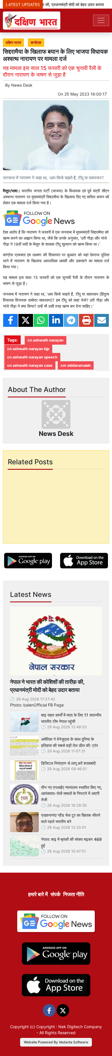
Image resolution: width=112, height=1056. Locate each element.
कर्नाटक (36, 42)
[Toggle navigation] (101, 20)
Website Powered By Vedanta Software (56, 1042)
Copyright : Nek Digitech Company (69, 1026)
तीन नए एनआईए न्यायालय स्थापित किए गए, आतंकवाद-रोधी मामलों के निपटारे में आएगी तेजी (71, 793)
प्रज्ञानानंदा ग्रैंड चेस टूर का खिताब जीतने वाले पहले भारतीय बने (70, 818)
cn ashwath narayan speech (32, 357)
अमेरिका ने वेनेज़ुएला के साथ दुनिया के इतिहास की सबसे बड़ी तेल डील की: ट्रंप (69, 742)
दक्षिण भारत (13, 42)
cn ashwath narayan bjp (28, 349)
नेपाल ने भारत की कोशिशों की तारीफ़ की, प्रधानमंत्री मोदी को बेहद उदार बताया (47, 686)
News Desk (21, 85)
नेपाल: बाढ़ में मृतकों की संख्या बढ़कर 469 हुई (71, 842)
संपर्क (55, 894)
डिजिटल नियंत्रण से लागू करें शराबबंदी (68, 763)
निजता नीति (73, 894)
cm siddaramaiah (76, 365)
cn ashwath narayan (45, 340)
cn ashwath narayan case (30, 365)
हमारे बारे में (38, 894)
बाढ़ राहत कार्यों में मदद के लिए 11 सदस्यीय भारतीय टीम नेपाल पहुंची (71, 718)
